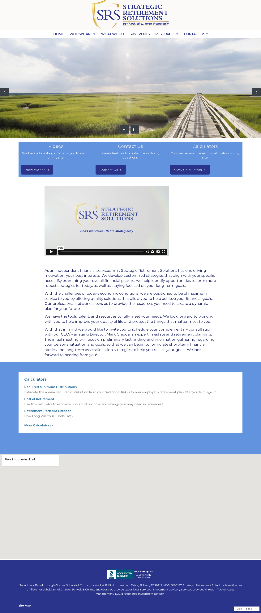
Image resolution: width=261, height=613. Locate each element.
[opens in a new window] (130, 578)
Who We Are (81, 34)
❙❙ (134, 129)
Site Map (25, 605)
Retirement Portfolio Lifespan (47, 411)
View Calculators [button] (188, 170)
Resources (165, 34)
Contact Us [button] (109, 170)
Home (58, 34)
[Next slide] (256, 92)
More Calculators (38, 425)
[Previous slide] (4, 92)
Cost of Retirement (39, 399)
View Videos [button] (35, 170)
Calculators (35, 379)
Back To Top (245, 608)
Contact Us (194, 34)
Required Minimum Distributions (50, 387)
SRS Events (140, 34)
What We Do (112, 34)
